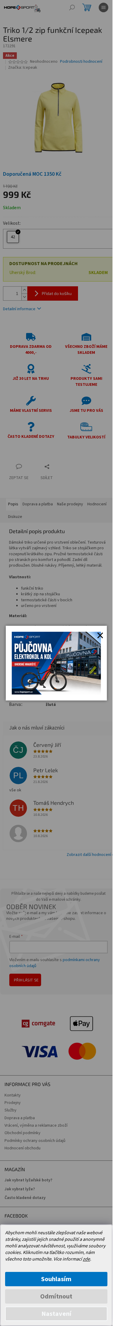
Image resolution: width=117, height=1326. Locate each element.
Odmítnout (56, 1296)
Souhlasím (56, 1279)
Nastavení (56, 1314)
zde (86, 1259)
